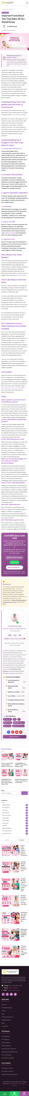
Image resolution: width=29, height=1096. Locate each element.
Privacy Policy (13, 1083)
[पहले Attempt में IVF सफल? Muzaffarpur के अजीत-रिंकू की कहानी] (10, 935)
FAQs (3, 1023)
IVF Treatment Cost (7, 830)
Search (2, 790)
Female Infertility (6, 805)
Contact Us (5, 1026)
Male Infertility (5, 812)
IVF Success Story (6, 815)
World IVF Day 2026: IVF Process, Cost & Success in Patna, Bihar (21, 781)
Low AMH (4, 825)
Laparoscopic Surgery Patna (10, 1052)
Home (4, 9)
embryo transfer (10, 233)
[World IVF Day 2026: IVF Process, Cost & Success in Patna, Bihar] (21, 773)
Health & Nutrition (6, 828)
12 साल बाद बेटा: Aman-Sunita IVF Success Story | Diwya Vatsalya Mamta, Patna (6, 782)
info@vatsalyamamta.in (13, 990)
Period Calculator (7, 1055)
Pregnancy (5, 810)
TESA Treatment (6, 1045)
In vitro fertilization (16, 115)
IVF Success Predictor (8, 1058)
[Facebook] (8, 732)
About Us (4, 1004)
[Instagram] (12, 732)
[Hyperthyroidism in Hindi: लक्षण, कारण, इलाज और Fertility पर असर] (10, 918)
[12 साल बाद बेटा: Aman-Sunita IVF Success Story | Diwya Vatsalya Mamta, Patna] (7, 773)
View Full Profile (14, 736)
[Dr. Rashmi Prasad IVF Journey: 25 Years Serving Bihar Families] (10, 952)
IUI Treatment (5, 820)
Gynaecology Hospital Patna (10, 1074)
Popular (21, 840)
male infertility (21, 275)
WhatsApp (14, 562)
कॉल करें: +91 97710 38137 (14, 557)
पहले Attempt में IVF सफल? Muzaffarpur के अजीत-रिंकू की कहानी (24, 933)
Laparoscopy (5, 823)
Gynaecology (5, 818)
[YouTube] (16, 732)
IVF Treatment (9, 9)
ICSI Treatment (6, 1042)
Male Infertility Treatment (9, 1048)
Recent (7, 840)
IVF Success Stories (7, 1017)
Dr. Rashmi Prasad (12, 26)
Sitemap (14, 1085)
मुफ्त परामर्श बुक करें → (14, 567)
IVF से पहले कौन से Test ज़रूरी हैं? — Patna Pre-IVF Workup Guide (21, 765)
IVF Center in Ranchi (7, 1071)
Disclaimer (22, 1083)
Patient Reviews (6, 1020)
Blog (3, 1014)
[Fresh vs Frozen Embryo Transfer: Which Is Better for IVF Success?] (7, 757)
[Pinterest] (20, 732)
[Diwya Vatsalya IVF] (7, 2)
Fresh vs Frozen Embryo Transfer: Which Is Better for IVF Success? (7, 765)
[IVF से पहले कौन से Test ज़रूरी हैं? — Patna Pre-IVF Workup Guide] (21, 757)
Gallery (4, 1011)
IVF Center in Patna (7, 1068)
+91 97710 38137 (13, 988)
